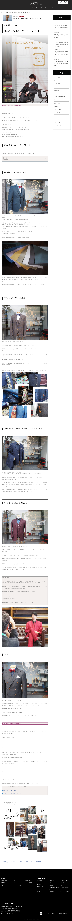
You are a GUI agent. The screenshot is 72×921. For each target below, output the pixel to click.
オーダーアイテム (30, 7)
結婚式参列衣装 (57, 90)
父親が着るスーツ (52, 891)
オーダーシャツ (64, 882)
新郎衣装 (56, 106)
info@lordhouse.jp (9, 913)
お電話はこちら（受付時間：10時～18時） (12, 793)
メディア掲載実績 (28, 882)
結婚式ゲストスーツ (53, 885)
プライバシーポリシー (17, 885)
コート (55, 93)
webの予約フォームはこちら (9, 790)
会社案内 (41, 7)
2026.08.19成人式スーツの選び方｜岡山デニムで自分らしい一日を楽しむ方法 (61, 62)
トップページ (4, 880)
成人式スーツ (57, 83)
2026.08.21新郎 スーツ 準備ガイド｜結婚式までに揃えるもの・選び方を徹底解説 (61, 35)
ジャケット (56, 116)
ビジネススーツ (57, 109)
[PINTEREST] (69, 913)
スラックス (56, 119)
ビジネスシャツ (57, 125)
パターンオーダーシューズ (60, 96)
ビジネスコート (57, 122)
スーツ (39, 889)
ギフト (55, 80)
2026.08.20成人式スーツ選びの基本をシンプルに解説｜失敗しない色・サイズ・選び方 (61, 43)
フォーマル (56, 99)
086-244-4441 (7, 911)
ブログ (14, 882)
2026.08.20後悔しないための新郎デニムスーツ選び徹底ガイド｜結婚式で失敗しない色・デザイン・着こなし (61, 53)
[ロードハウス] (36, 3)
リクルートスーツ (58, 86)
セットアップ (57, 112)
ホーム (19, 7)
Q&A (14, 880)
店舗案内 (3, 882)
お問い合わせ (51, 7)
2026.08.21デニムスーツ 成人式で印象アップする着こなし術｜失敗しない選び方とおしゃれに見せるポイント (61, 25)
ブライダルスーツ (41, 886)
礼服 (50, 882)
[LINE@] (41, 913)
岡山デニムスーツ (58, 103)
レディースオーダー (65, 891)
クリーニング (57, 77)
